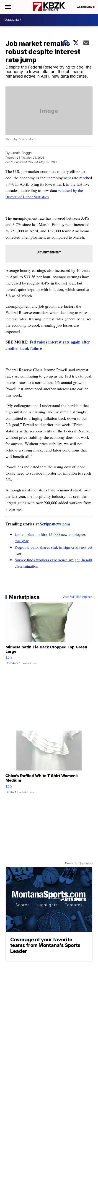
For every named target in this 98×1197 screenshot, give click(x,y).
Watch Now (85, 7)
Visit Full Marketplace (78, 596)
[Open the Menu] (7, 6)
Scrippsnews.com (55, 524)
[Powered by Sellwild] (86, 863)
